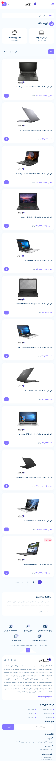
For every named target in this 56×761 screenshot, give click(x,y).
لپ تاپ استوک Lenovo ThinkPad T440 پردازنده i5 (34, 174)
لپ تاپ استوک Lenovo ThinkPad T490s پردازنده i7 (34, 477)
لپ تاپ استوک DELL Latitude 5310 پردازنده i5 (36, 130)
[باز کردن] (8, 4)
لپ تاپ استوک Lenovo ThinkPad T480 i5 (36, 217)
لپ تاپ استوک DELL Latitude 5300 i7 (38, 564)
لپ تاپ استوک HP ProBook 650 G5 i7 (38, 260)
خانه (50, 16)
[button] (6, 96)
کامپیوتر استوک (14, 37)
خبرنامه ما (49, 721)
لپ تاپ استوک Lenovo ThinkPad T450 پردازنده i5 (34, 87)
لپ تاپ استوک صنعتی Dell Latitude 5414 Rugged (34, 304)
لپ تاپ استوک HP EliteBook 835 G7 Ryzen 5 (35, 347)
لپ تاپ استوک (41, 37)
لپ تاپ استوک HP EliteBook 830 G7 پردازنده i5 (35, 434)
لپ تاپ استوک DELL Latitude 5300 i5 (38, 391)
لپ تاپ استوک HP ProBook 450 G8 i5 (38, 521)
